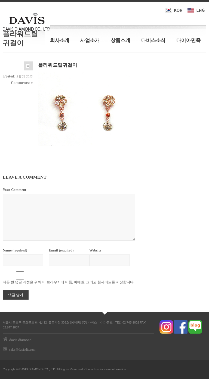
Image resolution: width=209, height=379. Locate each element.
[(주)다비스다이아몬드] (26, 21)
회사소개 (60, 40)
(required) (15, 250)
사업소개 (90, 40)
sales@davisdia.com (22, 350)
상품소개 (120, 40)
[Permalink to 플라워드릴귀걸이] (28, 67)
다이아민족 (188, 40)
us (97, 369)
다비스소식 (153, 40)
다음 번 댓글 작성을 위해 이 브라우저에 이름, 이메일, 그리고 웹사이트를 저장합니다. (68, 282)
